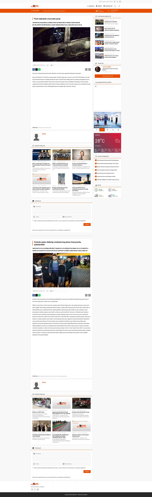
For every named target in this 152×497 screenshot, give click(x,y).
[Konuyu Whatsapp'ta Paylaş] (39, 69)
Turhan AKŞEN (107, 66)
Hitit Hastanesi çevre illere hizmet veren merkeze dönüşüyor (111, 57)
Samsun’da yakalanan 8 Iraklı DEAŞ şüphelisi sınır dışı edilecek (61, 412)
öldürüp (46, 376)
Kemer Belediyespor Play (102, 126)
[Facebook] (115, 1)
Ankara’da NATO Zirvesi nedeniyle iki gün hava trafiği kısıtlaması (80, 189)
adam (39, 376)
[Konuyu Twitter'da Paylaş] (36, 69)
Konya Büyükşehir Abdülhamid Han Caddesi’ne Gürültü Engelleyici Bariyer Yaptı (60, 436)
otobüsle (54, 376)
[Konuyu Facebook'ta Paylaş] (33, 69)
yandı (50, 127)
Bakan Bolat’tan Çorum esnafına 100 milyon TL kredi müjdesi (112, 50)
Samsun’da (59, 376)
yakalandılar (64, 376)
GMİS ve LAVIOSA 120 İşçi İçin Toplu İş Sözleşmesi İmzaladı (60, 164)
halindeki (40, 127)
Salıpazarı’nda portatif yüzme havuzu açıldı (80, 435)
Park (47, 127)
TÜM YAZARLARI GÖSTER (107, 76)
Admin (44, 134)
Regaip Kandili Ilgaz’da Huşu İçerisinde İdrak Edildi (60, 188)
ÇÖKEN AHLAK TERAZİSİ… (111, 21)
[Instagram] (120, 1)
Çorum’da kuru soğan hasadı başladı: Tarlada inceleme (111, 42)
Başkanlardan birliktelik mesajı (80, 412)
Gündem (34, 161)
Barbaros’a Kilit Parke (38, 412)
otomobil (44, 127)
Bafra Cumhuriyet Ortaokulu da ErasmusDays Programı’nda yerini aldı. (41, 165)
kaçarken (43, 376)
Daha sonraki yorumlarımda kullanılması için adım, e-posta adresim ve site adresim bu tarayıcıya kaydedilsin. (60, 220)
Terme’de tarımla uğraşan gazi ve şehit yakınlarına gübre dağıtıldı (41, 188)
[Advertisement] (61, 106)
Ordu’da (50, 376)
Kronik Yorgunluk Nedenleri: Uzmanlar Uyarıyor (79, 164)
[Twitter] (117, 1)
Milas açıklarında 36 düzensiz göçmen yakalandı (111, 29)
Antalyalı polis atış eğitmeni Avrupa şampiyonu (54, 10)
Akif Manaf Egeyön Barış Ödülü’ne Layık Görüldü (41, 435)
